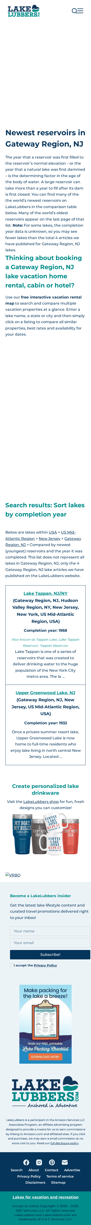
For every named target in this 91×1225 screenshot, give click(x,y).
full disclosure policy (64, 1143)
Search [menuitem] (17, 1170)
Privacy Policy (45, 965)
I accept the (35, 965)
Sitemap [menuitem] (58, 1182)
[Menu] (80, 11)
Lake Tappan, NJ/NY (45, 593)
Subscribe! (50, 954)
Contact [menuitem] (51, 1170)
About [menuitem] (33, 1170)
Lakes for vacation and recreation (46, 1197)
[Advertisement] (45, 70)
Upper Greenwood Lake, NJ (45, 692)
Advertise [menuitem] (72, 1170)
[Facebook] (26, 1162)
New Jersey (49, 538)
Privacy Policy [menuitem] (29, 1176)
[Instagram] (39, 1162)
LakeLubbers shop (41, 801)
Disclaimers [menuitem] (35, 1182)
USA (53, 532)
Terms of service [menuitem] (60, 1176)
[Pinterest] (52, 1162)
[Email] (65, 1162)
